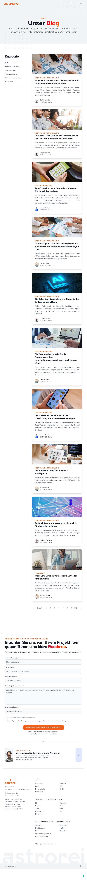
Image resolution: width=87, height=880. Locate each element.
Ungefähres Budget (12, 707)
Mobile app (64, 825)
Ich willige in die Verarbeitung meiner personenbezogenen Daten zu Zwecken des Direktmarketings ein (38, 721)
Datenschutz (40, 789)
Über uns (63, 783)
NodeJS (38, 806)
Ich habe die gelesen (21, 717)
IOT (36, 831)
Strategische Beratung (44, 844)
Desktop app (40, 828)
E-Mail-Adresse (10, 667)
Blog (37, 786)
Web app (38, 825)
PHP (61, 808)
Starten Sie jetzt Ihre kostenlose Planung (43, 727)
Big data (63, 831)
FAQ (61, 786)
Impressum (39, 792)
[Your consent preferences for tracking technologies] (83, 876)
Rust (61, 811)
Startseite (39, 783)
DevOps (38, 814)
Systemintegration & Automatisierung (43, 835)
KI (36, 803)
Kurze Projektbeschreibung (14, 686)
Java (61, 806)
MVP (61, 828)
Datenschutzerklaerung (23, 717)
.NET (37, 808)
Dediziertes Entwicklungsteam (47, 799)
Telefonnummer (11, 677)
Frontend (63, 803)
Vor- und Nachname (12, 658)
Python (38, 811)
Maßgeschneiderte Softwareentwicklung (51, 822)
